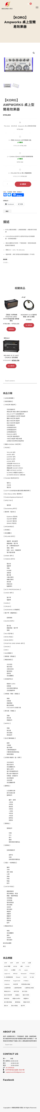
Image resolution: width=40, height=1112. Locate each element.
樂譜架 (9, 911)
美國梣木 (26, 998)
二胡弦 (11, 811)
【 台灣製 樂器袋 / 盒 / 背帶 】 (12, 757)
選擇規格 (11, 329)
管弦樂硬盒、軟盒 (12, 893)
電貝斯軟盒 (10, 902)
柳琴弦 (11, 818)
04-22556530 (10, 1067)
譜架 (8, 935)
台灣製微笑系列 (12, 427)
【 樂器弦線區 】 (8, 659)
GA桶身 (13, 970)
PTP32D (32, 973)
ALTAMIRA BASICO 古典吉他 (16, 475)
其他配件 (9, 735)
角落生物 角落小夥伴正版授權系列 (17, 411)
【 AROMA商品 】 (9, 526)
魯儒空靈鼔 (10, 754)
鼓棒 (8, 743)
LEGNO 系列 (11, 461)
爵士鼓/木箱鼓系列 (12, 773)
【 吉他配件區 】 (8, 679)
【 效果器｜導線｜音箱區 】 (14, 192)
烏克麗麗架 (10, 933)
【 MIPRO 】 (7, 723)
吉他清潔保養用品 (12, 688)
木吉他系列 (10, 762)
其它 (4, 946)
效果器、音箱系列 (12, 776)
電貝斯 (9, 505)
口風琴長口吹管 (29, 988)
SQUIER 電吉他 (12, 521)
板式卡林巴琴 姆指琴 (13, 423)
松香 (10, 857)
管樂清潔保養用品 (14, 842)
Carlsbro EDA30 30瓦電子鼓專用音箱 (21, 156)
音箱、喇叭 (10, 548)
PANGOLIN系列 (12, 434)
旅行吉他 (24, 991)
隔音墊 (9, 920)
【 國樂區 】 (7, 786)
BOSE (15, 966)
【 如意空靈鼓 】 (8, 401)
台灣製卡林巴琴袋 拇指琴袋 (15, 441)
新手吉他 (16, 991)
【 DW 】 (6, 650)
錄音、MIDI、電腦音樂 (14, 550)
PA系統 (9, 570)
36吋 (11, 963)
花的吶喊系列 (11, 425)
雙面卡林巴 (26, 1002)
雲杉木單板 (14, 1005)
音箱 (8, 630)
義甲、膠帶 (12, 800)
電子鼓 (9, 626)
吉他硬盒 (9, 898)
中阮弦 (11, 813)
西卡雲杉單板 (8, 1002)
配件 (8, 883)
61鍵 (29, 963)
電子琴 (9, 597)
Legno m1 (7, 973)
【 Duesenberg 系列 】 (10, 508)
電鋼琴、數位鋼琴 (12, 541)
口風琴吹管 (7, 988)
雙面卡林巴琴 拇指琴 (13, 418)
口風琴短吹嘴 (18, 988)
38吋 (17, 963)
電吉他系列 (10, 764)
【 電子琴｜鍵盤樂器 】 (10, 613)
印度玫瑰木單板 (25, 984)
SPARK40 (7, 980)
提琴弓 (11, 855)
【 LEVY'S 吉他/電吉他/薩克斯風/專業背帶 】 (17, 490)
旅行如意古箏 (11, 793)
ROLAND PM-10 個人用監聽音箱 (21, 173)
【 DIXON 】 (7, 646)
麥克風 (9, 582)
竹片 (10, 835)
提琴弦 (9, 673)
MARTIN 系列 (11, 459)
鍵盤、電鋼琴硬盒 (12, 896)
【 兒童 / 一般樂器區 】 (10, 862)
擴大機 (9, 575)
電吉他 (9, 487)
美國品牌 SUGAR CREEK (15, 468)
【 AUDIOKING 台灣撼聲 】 (12, 609)
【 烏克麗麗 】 (7, 533)
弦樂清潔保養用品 (14, 859)
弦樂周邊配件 (11, 850)
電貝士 (9, 483)
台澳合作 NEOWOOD (13, 466)
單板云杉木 (7, 991)
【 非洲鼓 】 (7, 530)
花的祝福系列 (11, 409)
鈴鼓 (8, 878)
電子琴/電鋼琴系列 (12, 771)
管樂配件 (9, 828)
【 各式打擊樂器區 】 (9, 738)
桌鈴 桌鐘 (10, 872)
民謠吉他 (9, 584)
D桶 (21, 966)
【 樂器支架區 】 (8, 926)
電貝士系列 (10, 769)
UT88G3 (25, 980)
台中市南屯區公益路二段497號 (14, 1070)
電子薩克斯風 (11, 552)
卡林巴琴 (15, 984)
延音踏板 (9, 617)
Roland (18, 977)
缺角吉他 (6, 998)
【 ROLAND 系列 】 (9, 536)
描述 (7, 211)
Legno (26, 970)
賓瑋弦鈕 (17, 1002)
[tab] (7, 211)
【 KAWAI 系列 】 (8, 555)
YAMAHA (7, 984)
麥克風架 (9, 909)
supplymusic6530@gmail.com (15, 1072)
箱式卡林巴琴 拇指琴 (13, 421)
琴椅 (8, 931)
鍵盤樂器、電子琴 (12, 543)
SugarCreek (16, 980)
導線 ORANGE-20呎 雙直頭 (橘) (21, 140)
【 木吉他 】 (7, 447)
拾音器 (9, 686)
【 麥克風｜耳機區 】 (9, 711)
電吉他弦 (9, 666)
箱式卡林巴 (26, 995)
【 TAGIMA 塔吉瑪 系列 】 (11, 478)
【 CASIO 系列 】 (8, 593)
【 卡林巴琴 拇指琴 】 (10, 404)
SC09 (25, 977)
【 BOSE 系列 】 (8, 640)
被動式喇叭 (10, 579)
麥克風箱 (9, 905)
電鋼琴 (9, 566)
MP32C (15, 973)
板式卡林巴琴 (8, 995)
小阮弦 (11, 802)
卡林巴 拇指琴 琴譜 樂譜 (14, 438)
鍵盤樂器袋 (10, 891)
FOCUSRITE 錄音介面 (14, 707)
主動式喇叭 (10, 577)
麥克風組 (9, 733)
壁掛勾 (9, 918)
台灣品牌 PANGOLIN (13, 463)
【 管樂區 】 (7, 823)
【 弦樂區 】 (7, 845)
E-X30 (27, 966)
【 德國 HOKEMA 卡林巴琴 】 (12, 444)
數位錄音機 (10, 705)
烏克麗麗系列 (11, 767)
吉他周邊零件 (11, 690)
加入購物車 (23, 184)
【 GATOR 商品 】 (9, 886)
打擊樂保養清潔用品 (13, 752)
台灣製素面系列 (12, 432)
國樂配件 (9, 795)
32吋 (5, 963)
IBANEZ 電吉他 (12, 523)
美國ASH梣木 (16, 998)
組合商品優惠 (7, 943)
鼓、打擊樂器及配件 (13, 545)
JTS (20, 970)
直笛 (8, 876)
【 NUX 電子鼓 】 (8, 633)
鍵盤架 (9, 916)
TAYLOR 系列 (11, 452)
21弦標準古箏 (11, 790)
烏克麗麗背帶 (11, 782)
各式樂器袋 (10, 778)
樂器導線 (9, 703)
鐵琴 (8, 867)
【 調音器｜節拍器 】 (9, 656)
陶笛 (8, 881)
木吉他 (9, 485)
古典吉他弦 (10, 669)
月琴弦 (11, 804)
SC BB (32, 977)
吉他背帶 (9, 780)
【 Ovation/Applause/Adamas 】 (13, 497)
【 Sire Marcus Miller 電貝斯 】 (13, 494)
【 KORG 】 (7, 603)
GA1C (6, 970)
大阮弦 (11, 816)
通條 (10, 840)
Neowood (23, 973)
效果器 (9, 701)
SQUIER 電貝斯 (12, 519)
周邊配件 (9, 720)
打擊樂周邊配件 (12, 750)
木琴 (8, 869)
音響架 (9, 914)
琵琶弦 (11, 820)
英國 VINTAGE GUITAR (14, 470)
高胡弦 (11, 806)
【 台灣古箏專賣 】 (9, 398)
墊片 (10, 837)
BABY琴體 (7, 966)
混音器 (9, 573)
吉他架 (9, 907)
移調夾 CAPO (11, 684)
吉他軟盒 (9, 900)
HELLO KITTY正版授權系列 (15, 414)
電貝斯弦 (9, 671)
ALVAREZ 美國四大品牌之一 (16, 472)
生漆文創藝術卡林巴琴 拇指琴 (16, 416)
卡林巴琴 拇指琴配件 (13, 436)
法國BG (17, 995)
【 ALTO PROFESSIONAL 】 (12, 589)
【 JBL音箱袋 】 (8, 653)
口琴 (8, 874)
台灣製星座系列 (12, 430)
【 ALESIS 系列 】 (9, 621)
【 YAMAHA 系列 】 (9, 559)
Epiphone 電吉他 (12, 516)
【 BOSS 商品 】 (8, 637)
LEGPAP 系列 (11, 457)
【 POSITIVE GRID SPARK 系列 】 (14, 643)
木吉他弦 (9, 664)
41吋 (23, 963)
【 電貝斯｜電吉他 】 (9, 512)
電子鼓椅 (9, 747)
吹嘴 (10, 833)
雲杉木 (6, 1005)
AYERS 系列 (11, 454)
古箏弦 (11, 809)
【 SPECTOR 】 (8, 500)
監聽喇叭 (9, 586)
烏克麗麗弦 (10, 676)
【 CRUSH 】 (7, 606)
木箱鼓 (9, 745)
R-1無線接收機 (8, 977)
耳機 (8, 568)
